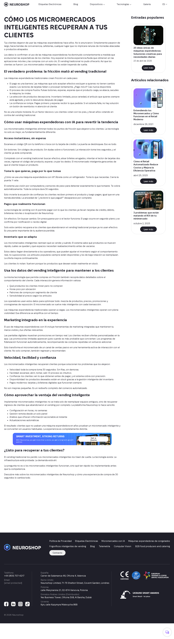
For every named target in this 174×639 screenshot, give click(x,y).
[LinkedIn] (13, 604)
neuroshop (23, 547)
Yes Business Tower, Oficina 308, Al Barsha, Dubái (66, 597)
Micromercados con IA (113, 541)
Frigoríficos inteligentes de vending (67, 546)
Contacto (57, 553)
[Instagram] (20, 604)
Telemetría (104, 546)
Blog (75, 4)
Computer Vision (122, 546)
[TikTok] (27, 604)
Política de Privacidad (60, 541)
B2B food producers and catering (152, 546)
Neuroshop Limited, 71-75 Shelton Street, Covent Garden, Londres (75, 583)
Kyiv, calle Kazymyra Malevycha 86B (59, 604)
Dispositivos (96, 4)
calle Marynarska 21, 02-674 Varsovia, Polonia (64, 590)
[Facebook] (6, 604)
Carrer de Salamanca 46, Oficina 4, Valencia (63, 576)
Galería (147, 4)
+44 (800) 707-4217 (14, 576)
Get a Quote (93, 439)
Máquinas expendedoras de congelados (149, 541)
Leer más (148, 68)
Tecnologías (123, 4)
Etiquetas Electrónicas (49, 4)
